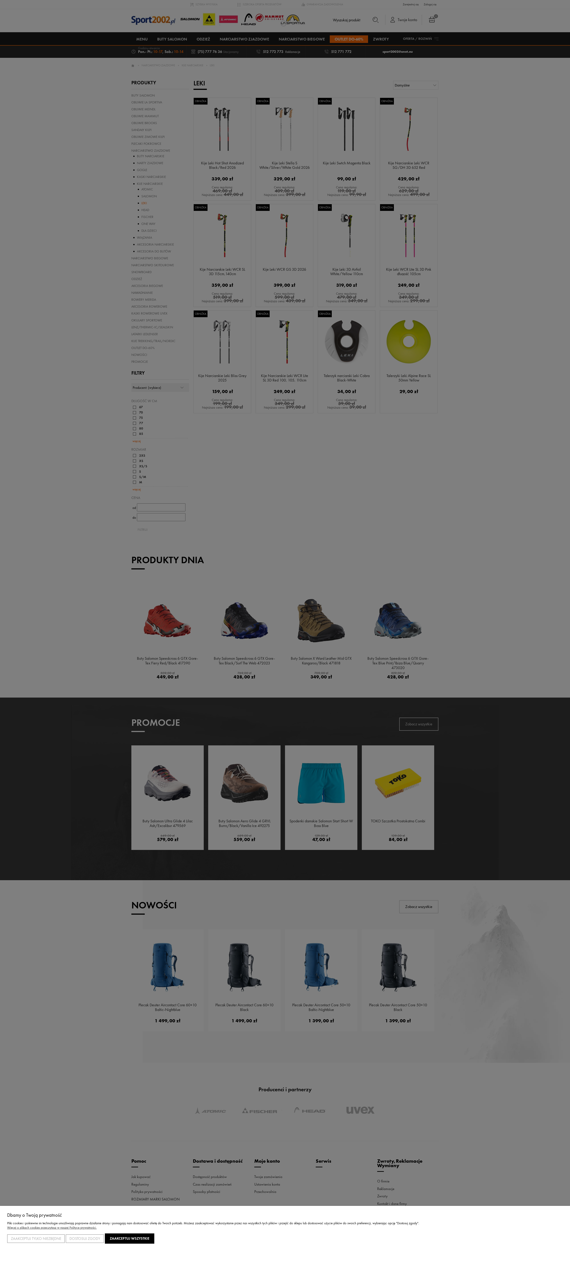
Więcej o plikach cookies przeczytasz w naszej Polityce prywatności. (52, 1227)
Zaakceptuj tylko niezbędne (36, 1238)
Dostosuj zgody (84, 1238)
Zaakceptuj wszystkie (129, 1238)
